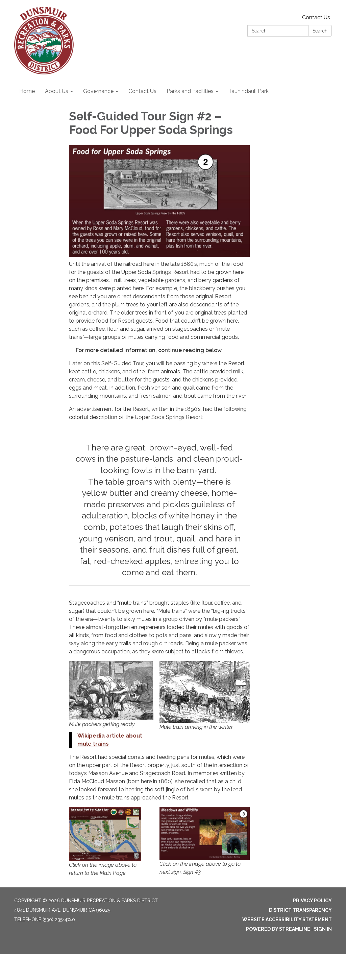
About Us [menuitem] (56, 91)
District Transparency (300, 910)
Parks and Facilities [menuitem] (190, 91)
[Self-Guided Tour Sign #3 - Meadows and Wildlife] (204, 833)
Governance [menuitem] (98, 91)
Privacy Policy (312, 900)
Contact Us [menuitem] (142, 91)
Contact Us (316, 17)
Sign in (323, 929)
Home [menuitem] (27, 91)
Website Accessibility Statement (287, 919)
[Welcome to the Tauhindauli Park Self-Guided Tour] (105, 834)
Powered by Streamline (278, 929)
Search (320, 30)
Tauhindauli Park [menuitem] (248, 91)
